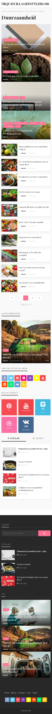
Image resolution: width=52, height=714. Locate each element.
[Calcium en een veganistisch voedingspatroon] (9, 491)
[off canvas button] (3, 3)
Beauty (7, 123)
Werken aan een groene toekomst (20, 75)
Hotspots (9, 126)
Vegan (34, 693)
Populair (14, 438)
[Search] (48, 3)
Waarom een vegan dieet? (30, 237)
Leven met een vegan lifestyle (32, 282)
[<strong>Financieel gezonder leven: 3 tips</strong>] (9, 452)
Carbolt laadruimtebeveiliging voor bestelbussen (21, 670)
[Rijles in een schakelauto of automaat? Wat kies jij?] (26, 341)
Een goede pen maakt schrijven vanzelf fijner (23, 46)
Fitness (33, 123)
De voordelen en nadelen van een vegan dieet (33, 163)
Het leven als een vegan (29, 192)
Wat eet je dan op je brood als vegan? (32, 268)
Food (42, 123)
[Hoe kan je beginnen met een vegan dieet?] (9, 478)
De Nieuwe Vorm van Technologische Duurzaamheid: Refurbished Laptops (22, 103)
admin (5, 51)
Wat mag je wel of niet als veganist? (30, 253)
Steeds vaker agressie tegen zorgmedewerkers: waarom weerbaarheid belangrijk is (25, 616)
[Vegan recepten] (9, 465)
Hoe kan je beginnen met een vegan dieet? (33, 475)
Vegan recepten (25, 461)
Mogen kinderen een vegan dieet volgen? (33, 147)
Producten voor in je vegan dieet (33, 176)
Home (6, 693)
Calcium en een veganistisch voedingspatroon (17, 132)
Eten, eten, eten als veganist (31, 222)
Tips (22, 98)
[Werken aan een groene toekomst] (26, 67)
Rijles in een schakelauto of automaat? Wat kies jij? (25, 356)
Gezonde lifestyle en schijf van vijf (34, 207)
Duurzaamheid (10, 40)
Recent (39, 438)
